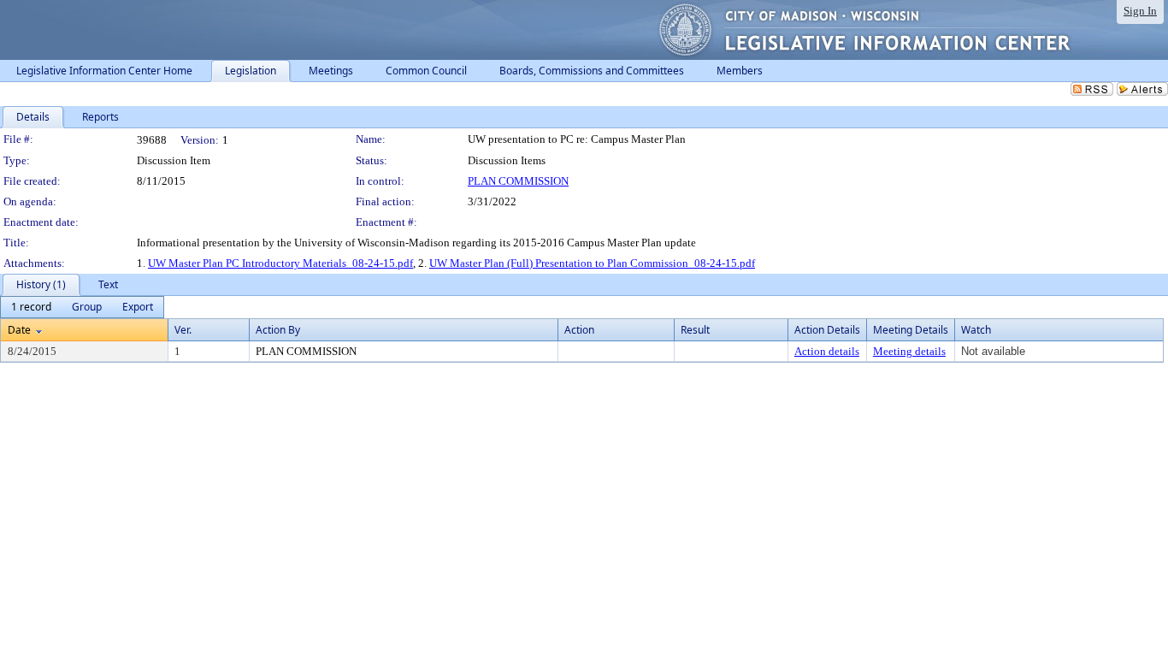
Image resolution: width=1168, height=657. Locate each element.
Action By (278, 330)
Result (695, 330)
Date (19, 330)
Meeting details (909, 351)
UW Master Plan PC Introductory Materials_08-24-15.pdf (280, 263)
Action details (826, 351)
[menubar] (82, 307)
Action (579, 330)
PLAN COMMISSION (518, 181)
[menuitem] (31, 307)
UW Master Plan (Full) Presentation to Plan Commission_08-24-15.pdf (592, 263)
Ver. (183, 330)
